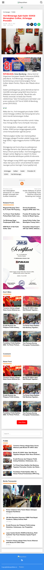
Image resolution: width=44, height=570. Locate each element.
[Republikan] (22, 2)
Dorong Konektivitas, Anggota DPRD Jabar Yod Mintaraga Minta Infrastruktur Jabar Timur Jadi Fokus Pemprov (31, 208)
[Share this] (28, 24)
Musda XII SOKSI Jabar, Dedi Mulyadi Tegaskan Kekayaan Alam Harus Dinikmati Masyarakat (30, 309)
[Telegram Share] (35, 24)
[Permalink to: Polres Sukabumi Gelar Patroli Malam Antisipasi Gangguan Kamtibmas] (22, 496)
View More (22, 422)
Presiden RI (31, 171)
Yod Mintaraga (16, 174)
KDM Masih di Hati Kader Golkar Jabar (11, 227)
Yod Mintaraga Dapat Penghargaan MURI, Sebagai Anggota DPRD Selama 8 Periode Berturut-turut (12, 221)
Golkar (15, 171)
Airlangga (7, 171)
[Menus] (3, 2)
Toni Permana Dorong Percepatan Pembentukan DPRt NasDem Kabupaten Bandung (31, 344)
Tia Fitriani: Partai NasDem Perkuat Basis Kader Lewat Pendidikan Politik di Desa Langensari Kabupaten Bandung (11, 215)
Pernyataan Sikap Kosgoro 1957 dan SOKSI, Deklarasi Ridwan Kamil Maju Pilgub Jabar (31, 228)
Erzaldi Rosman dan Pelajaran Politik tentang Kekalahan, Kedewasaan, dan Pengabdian (11, 326)
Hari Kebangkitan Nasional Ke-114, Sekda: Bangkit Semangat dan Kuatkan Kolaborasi (11, 192)
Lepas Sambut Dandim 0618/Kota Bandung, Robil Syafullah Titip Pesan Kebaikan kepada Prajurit (21, 533)
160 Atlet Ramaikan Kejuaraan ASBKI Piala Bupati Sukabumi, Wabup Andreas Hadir (22, 518)
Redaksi (21, 567)
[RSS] (22, 183)
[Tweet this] (31, 24)
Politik (4, 25)
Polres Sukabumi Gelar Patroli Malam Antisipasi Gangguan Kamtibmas (21, 510)
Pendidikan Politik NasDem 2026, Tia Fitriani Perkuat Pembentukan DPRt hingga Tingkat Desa (11, 344)
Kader (23, 171)
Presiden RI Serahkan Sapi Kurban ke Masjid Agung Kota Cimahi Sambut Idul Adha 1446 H (31, 215)
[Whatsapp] (38, 24)
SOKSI (6, 174)
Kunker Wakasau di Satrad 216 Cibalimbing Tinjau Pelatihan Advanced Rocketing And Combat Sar (32, 193)
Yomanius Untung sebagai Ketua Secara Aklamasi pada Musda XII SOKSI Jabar (12, 309)
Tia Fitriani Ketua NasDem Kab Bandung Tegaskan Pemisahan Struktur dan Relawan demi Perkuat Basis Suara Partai (32, 326)
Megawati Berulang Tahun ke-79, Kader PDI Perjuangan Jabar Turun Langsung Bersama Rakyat (12, 208)
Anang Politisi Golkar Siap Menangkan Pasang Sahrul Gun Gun (31, 221)
